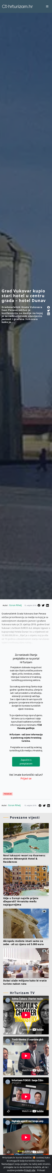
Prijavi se (26, 778)
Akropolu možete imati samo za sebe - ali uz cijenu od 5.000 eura (23, 942)
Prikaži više (29, 1170)
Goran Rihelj (15, 605)
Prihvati (41, 1170)
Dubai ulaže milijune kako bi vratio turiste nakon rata (25, 982)
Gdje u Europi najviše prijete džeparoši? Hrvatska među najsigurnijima (20, 901)
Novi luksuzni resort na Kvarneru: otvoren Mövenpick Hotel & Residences (24, 858)
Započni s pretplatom (26, 761)
